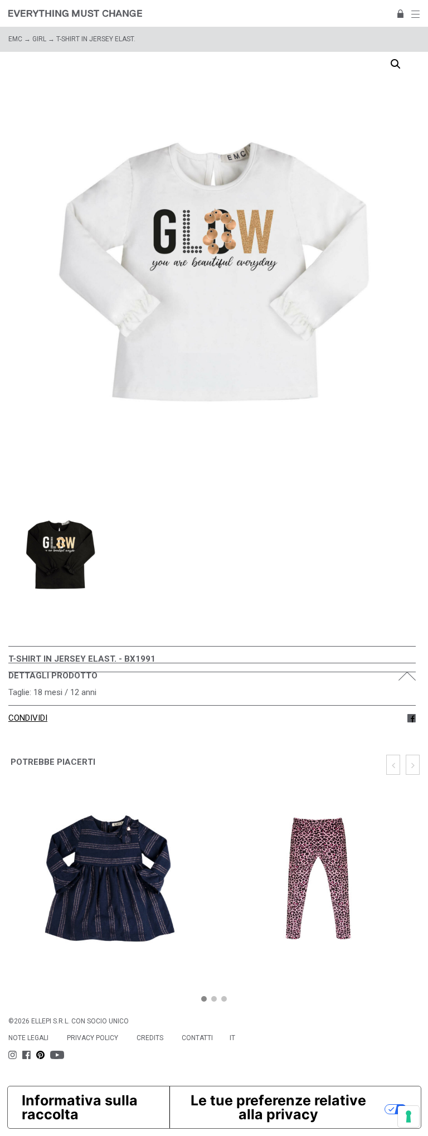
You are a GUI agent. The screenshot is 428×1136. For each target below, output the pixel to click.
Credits (150, 1038)
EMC (15, 39)
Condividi (27, 718)
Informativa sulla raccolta (80, 1107)
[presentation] (393, 765)
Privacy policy (92, 1038)
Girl (39, 39)
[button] (204, 999)
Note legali (28, 1038)
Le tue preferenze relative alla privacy (278, 1107)
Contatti (197, 1038)
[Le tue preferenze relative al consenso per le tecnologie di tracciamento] (408, 1116)
